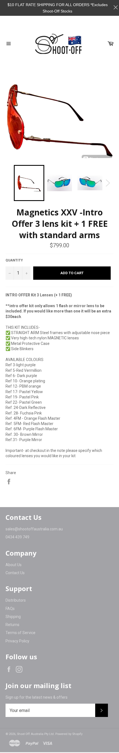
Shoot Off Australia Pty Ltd (35, 734)
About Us (14, 565)
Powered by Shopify (68, 734)
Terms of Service (20, 632)
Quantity (14, 260)
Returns (12, 624)
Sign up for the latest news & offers (37, 697)
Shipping (13, 616)
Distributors (16, 600)
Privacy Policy (17, 641)
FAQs (10, 608)
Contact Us (15, 573)
